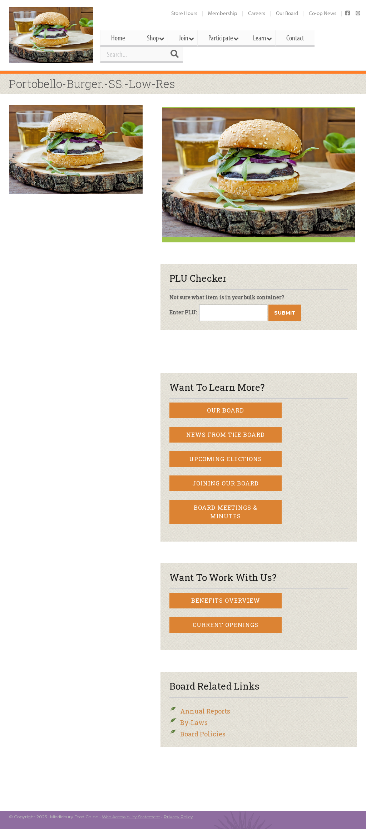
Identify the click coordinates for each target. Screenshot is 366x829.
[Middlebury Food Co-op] (51, 35)
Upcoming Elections (225, 459)
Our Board (287, 13)
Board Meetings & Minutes (225, 512)
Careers (256, 13)
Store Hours (184, 13)
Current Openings (225, 624)
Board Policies (203, 734)
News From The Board (225, 434)
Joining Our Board (225, 483)
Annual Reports (205, 711)
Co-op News (322, 13)
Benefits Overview (225, 600)
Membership (222, 13)
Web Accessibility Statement (131, 816)
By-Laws (194, 722)
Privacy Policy (178, 816)
